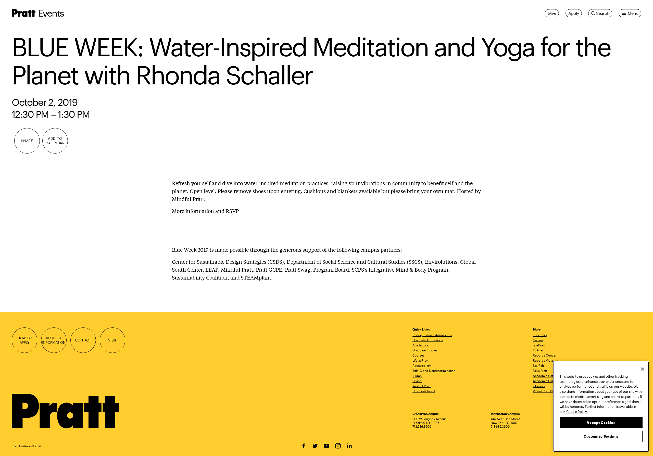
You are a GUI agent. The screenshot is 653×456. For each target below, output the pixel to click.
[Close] (642, 369)
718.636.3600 (421, 426)
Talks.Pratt (540, 370)
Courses (418, 355)
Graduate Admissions (427, 340)
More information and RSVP (205, 210)
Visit (112, 340)
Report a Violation (545, 360)
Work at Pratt (421, 386)
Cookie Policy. (577, 411)
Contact (83, 340)
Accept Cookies (601, 422)
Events (51, 12)
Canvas (538, 340)
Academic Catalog (546, 375)
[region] (601, 406)
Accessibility (421, 365)
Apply (573, 13)
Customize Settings (601, 436)
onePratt (539, 345)
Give (552, 13)
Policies (538, 350)
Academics (420, 345)
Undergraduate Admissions (432, 335)
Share (27, 140)
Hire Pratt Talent (423, 391)
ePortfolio (540, 335)
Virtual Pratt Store (545, 391)
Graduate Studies (424, 350)
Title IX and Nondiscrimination (433, 370)
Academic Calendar (547, 381)
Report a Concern (545, 355)
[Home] (66, 411)
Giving (417, 381)
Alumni (417, 375)
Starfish (538, 365)
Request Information (54, 340)
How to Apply (24, 340)
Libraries (539, 386)
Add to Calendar (55, 140)
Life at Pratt (420, 360)
